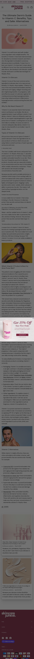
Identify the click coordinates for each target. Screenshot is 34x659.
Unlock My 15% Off (22, 334)
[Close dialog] (33, 318)
